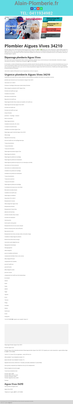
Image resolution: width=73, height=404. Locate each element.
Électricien (43, 401)
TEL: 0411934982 (36, 13)
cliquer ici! (10, 402)
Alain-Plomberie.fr (36, 3)
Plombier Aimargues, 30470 (10, 376)
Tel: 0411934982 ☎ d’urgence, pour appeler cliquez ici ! (16, 319)
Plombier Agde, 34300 (9, 373)
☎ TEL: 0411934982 (32, 61)
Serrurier (38, 401)
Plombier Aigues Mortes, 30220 (11, 375)
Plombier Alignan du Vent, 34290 (11, 377)
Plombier (6, 380)
